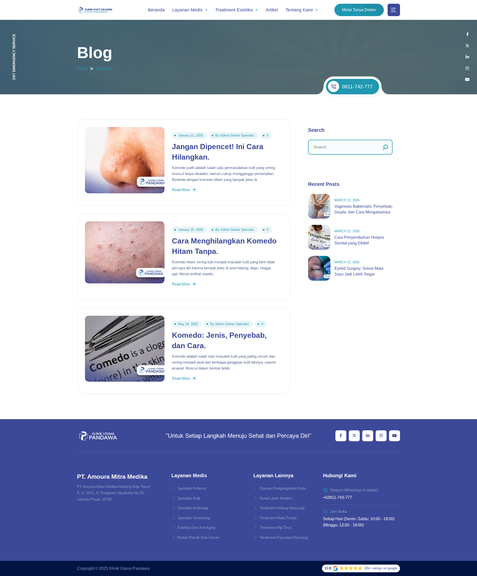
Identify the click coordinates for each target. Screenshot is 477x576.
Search (316, 130)
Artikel (272, 9)
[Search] (385, 147)
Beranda (156, 9)
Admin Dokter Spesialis (237, 135)
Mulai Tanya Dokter (359, 10)
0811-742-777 (357, 86)
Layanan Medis (187, 9)
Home (82, 69)
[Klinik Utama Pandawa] (95, 10)
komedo (103, 69)
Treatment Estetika (234, 9)
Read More (181, 190)
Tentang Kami (299, 9)
